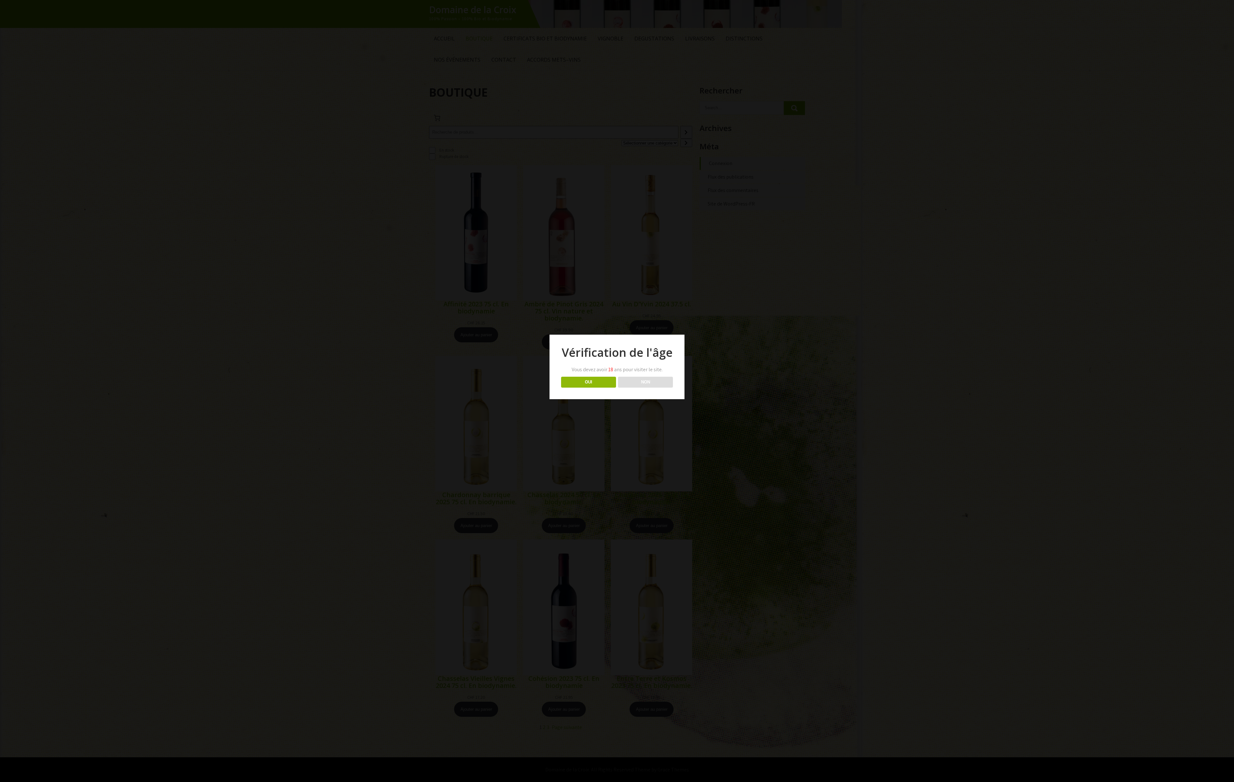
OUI (588, 382)
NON (645, 382)
